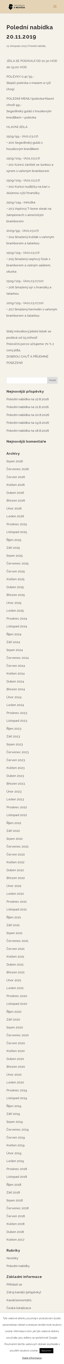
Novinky (12, 1258)
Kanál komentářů (18, 1300)
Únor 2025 (13, 603)
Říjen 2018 (13, 1184)
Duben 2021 (15, 964)
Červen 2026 (15, 477)
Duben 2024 (15, 681)
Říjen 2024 (13, 634)
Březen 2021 (15, 972)
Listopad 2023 (16, 720)
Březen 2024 (15, 689)
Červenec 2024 (17, 657)
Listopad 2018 (16, 1176)
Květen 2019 (15, 1145)
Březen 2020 (15, 1066)
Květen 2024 (15, 673)
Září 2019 (13, 1114)
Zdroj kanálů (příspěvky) (23, 1292)
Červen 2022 (15, 854)
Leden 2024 (15, 705)
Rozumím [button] (46, 1350)
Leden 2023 (15, 799)
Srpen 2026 (14, 461)
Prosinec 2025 (16, 524)
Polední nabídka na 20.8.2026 (27, 415)
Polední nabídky (37, 46)
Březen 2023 (15, 783)
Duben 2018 (15, 1232)
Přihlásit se (14, 1284)
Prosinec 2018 (16, 1169)
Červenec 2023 (17, 752)
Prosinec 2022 (16, 807)
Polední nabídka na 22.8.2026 (27, 399)
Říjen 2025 (13, 540)
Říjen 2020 (13, 1011)
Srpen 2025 (14, 555)
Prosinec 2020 (16, 996)
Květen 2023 (15, 768)
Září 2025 (13, 547)
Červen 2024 (15, 665)
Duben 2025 (15, 587)
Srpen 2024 (14, 650)
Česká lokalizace (18, 1308)
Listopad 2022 (16, 815)
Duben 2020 (15, 1059)
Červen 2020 (15, 1043)
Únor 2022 (13, 886)
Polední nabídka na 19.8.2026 (27, 422)
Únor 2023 (13, 791)
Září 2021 (13, 925)
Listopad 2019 (16, 1098)
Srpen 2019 (14, 1121)
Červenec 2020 (17, 1035)
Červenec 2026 (17, 469)
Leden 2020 (15, 1082)
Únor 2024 (13, 697)
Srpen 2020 (14, 1027)
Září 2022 (13, 830)
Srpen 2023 (14, 744)
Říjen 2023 (13, 728)
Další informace (32, 1358)
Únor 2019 (13, 1153)
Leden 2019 (15, 1161)
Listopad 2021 (16, 909)
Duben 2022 (15, 870)
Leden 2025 (15, 610)
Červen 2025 (15, 571)
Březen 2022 (15, 878)
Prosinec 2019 (16, 1090)
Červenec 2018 (17, 1208)
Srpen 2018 (14, 1200)
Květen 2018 (15, 1224)
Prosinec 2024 (16, 618)
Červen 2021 (15, 948)
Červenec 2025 (17, 563)
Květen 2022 (15, 862)
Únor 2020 (14, 1074)
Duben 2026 (15, 492)
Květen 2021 (15, 956)
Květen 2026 (15, 485)
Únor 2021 (13, 980)
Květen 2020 (15, 1051)
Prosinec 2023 (16, 713)
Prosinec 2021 (16, 901)
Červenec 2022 (17, 846)
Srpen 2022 (14, 838)
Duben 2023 (15, 776)
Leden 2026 (15, 516)
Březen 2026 (15, 500)
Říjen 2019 (13, 1106)
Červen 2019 (15, 1137)
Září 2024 (13, 642)
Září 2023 (13, 736)
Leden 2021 (15, 988)
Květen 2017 (15, 1239)
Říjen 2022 (13, 823)
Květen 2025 (15, 579)
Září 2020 (13, 1019)
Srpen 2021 (14, 933)
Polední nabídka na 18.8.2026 (27, 430)
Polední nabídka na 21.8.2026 (27, 407)
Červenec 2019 (17, 1129)
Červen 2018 (15, 1216)
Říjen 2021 (13, 917)
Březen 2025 (15, 595)
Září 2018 (13, 1192)
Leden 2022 (15, 893)
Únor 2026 (14, 508)
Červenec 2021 (17, 941)
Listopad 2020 (16, 1003)
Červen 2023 (15, 760)
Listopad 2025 (16, 532)
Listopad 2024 (16, 626)
